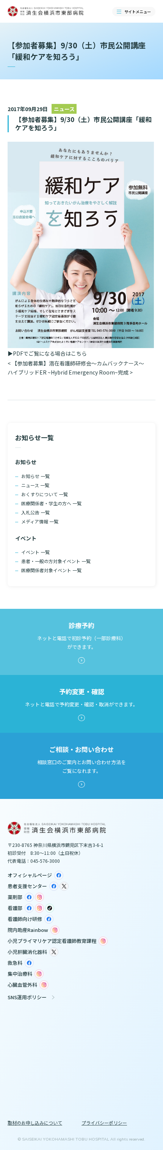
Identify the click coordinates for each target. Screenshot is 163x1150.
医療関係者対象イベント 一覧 (51, 570)
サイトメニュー (137, 11)
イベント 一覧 (35, 552)
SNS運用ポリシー (27, 997)
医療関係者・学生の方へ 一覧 (51, 503)
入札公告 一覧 (35, 512)
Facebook (58, 875)
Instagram (39, 897)
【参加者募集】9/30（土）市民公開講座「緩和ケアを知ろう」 (83, 123)
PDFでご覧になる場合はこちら (50, 353)
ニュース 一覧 (35, 485)
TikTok (49, 908)
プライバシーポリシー (104, 1122)
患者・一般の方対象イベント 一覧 (56, 561)
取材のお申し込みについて (35, 1122)
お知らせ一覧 (34, 437)
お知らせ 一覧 (35, 476)
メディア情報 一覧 (39, 521)
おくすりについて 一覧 (44, 494)
